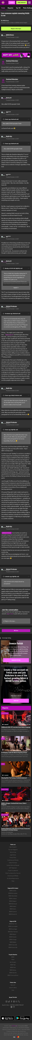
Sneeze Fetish (16, 660)
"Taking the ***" (9, 334)
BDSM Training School (13, 975)
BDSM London (13, 890)
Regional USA (13, 921)
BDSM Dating (13, 970)
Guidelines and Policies (12, 860)
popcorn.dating (13, 987)
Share (16, 630)
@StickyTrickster (6, 533)
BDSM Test (12, 964)
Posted (12, 37)
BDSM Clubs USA (13, 944)
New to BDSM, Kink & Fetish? (19, 22)
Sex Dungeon (13, 962)
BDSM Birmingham (12, 893)
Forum (3, 8)
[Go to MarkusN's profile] (3, 99)
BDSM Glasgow (13, 901)
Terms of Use (13, 852)
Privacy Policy (13, 857)
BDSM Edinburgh (13, 903)
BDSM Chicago (12, 939)
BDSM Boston (13, 934)
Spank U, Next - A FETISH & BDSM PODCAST (13, 1005)
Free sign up (22, 2)
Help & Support (12, 847)
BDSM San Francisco (13, 931)
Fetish (12, 959)
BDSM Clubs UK (13, 911)
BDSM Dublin (13, 909)
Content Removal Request (13, 865)
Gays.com (13, 985)
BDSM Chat (13, 967)
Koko (13, 990)
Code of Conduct (13, 862)
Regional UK (11, 888)
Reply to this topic (16, 28)
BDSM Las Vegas (13, 929)
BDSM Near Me (12, 972)
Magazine (10, 8)
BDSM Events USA (13, 947)
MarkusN (8, 98)
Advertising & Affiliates (13, 875)
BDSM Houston (13, 937)
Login (12, 2)
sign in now (10, 613)
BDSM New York (13, 923)
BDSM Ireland (13, 906)
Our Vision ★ (17, 873)
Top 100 (18, 8)
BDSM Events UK (13, 914)
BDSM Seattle (13, 942)
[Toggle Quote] (3, 119)
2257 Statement (13, 868)
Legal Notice (13, 855)
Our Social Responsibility (13, 878)
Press (13, 881)
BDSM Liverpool (13, 898)
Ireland (16, 888)
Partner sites (13, 982)
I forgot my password (13, 870)
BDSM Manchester (13, 896)
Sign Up (16, 700)
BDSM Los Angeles (12, 926)
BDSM (12, 957)
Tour (9, 849)
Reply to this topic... (10, 621)
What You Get (8, 873)
